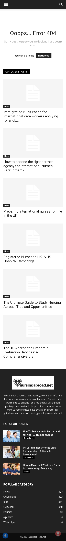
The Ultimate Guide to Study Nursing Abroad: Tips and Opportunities (32, 304)
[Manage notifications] (58, 533)
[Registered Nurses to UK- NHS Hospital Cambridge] (33, 238)
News (6, 106)
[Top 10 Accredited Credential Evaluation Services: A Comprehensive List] (33, 329)
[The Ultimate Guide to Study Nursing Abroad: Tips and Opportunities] (33, 283)
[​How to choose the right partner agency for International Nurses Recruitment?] (33, 143)
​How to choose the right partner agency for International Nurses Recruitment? (28, 166)
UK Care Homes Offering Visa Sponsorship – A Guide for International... (39, 451)
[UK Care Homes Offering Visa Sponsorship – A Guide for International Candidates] (11, 452)
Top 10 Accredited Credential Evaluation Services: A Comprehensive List (26, 352)
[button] (5, 4)
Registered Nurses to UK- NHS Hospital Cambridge (27, 259)
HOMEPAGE (43, 56)
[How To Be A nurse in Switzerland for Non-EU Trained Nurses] (11, 436)
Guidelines (29, 438)
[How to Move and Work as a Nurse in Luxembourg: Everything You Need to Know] (11, 469)
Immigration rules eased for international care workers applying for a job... (30, 116)
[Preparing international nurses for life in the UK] (33, 192)
